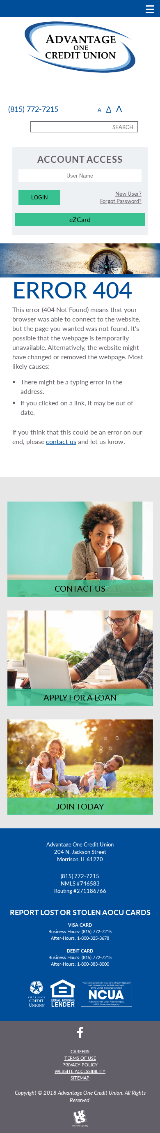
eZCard (80, 219)
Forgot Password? (121, 201)
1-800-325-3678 (93, 937)
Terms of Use (80, 1057)
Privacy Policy (80, 1064)
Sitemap (80, 1077)
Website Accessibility (80, 1071)
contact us (61, 441)
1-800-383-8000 (93, 963)
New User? (128, 193)
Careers (80, 1051)
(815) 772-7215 (80, 876)
